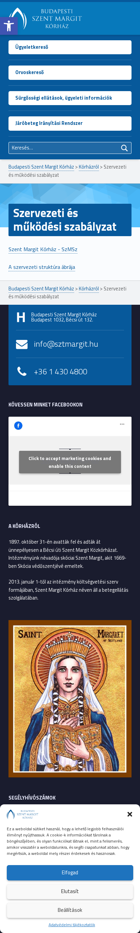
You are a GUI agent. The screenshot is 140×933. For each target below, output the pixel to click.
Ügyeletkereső (31, 47)
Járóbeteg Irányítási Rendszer (49, 123)
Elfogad (70, 872)
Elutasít (70, 891)
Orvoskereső (29, 72)
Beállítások (70, 910)
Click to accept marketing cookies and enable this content (70, 462)
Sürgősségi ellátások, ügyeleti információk (63, 98)
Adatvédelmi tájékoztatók (72, 924)
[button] (9, 26)
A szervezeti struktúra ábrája (41, 267)
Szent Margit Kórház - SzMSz (42, 249)
